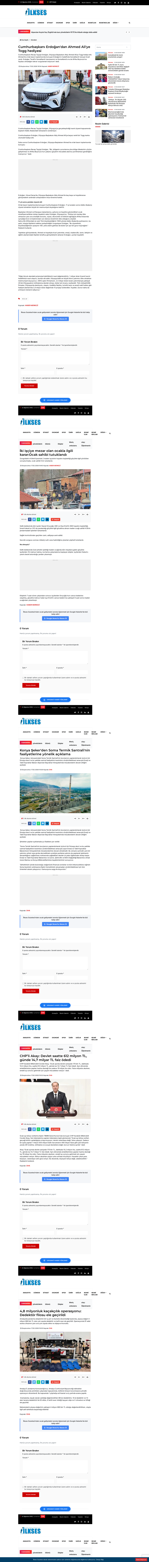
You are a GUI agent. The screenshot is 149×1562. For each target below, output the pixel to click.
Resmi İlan (92, 23)
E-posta (60, 368)
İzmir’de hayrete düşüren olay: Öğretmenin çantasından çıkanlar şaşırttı (86, 444)
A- (81, 117)
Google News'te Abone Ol (56, 319)
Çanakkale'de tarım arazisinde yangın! (115, 56)
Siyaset (50, 23)
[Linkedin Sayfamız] (125, 3)
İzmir (75, 23)
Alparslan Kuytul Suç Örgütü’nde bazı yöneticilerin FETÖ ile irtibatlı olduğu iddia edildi (37, 444)
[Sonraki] (129, 32)
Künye (109, 2)
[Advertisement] (93, 13)
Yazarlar (102, 2)
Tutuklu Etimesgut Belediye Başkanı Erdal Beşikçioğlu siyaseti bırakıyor (118, 91)
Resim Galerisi (86, 2)
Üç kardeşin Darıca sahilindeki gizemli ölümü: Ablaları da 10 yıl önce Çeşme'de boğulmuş (65, 32)
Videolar (95, 2)
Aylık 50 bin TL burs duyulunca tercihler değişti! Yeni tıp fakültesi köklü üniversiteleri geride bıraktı (118, 68)
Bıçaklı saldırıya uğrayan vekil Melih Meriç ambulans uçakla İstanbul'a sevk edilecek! (73, 443)
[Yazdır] (89, 117)
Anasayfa (77, 2)
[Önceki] (126, 32)
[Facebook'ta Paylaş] (28, 122)
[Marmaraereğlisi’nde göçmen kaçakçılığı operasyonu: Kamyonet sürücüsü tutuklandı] (101, 113)
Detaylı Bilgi (100, 1559)
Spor (68, 23)
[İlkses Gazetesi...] (36, 11)
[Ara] (127, 47)
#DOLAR (24, 299)
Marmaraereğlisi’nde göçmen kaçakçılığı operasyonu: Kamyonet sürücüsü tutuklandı (117, 115)
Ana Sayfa (25, 40)
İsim (23, 368)
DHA (50, 769)
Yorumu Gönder (29, 386)
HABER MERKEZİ (53, 66)
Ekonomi (59, 23)
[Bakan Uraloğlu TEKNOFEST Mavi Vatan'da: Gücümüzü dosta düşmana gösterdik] (101, 78)
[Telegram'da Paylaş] (41, 122)
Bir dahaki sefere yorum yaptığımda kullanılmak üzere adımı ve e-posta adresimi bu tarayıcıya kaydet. (55, 379)
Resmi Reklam (104, 23)
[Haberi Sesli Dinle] (76, 117)
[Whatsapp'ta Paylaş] (37, 122)
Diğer (115, 23)
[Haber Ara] (129, 22)
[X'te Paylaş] (32, 122)
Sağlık (82, 23)
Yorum (24, 349)
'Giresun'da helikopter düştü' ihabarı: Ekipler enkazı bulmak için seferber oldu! (62, 444)
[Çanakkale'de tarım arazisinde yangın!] (101, 56)
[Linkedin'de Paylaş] (45, 122)
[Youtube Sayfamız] (128, 3)
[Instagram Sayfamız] (121, 3)
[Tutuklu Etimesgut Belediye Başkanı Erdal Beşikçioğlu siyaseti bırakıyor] (101, 90)
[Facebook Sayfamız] (118, 3)
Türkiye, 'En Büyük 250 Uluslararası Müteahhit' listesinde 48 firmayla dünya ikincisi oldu (117, 102)
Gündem (41, 23)
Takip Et (54, 122)
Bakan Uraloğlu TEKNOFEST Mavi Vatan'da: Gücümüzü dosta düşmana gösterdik (119, 80)
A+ (85, 117)
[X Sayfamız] (115, 3)
